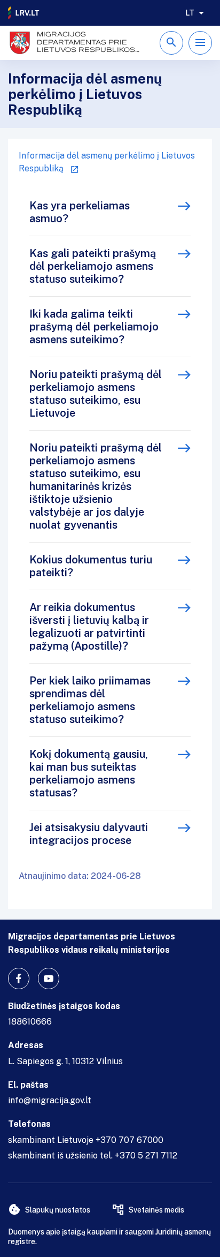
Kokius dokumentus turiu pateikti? (90, 566)
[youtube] (48, 978)
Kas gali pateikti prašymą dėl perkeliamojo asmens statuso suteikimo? (92, 266)
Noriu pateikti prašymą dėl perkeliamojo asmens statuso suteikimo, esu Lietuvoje (95, 393)
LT (189, 13)
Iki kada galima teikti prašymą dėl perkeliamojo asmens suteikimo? (94, 326)
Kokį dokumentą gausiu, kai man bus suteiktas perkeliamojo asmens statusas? (88, 773)
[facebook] (18, 978)
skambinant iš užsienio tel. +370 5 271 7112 (92, 1155)
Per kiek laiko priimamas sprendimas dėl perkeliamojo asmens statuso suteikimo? (90, 700)
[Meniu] (200, 43)
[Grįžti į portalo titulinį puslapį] (24, 13)
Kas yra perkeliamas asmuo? (79, 212)
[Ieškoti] (171, 43)
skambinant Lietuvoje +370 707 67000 (85, 1140)
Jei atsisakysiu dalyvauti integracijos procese (88, 834)
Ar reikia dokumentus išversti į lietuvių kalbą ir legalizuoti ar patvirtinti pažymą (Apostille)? (89, 626)
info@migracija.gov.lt (49, 1100)
